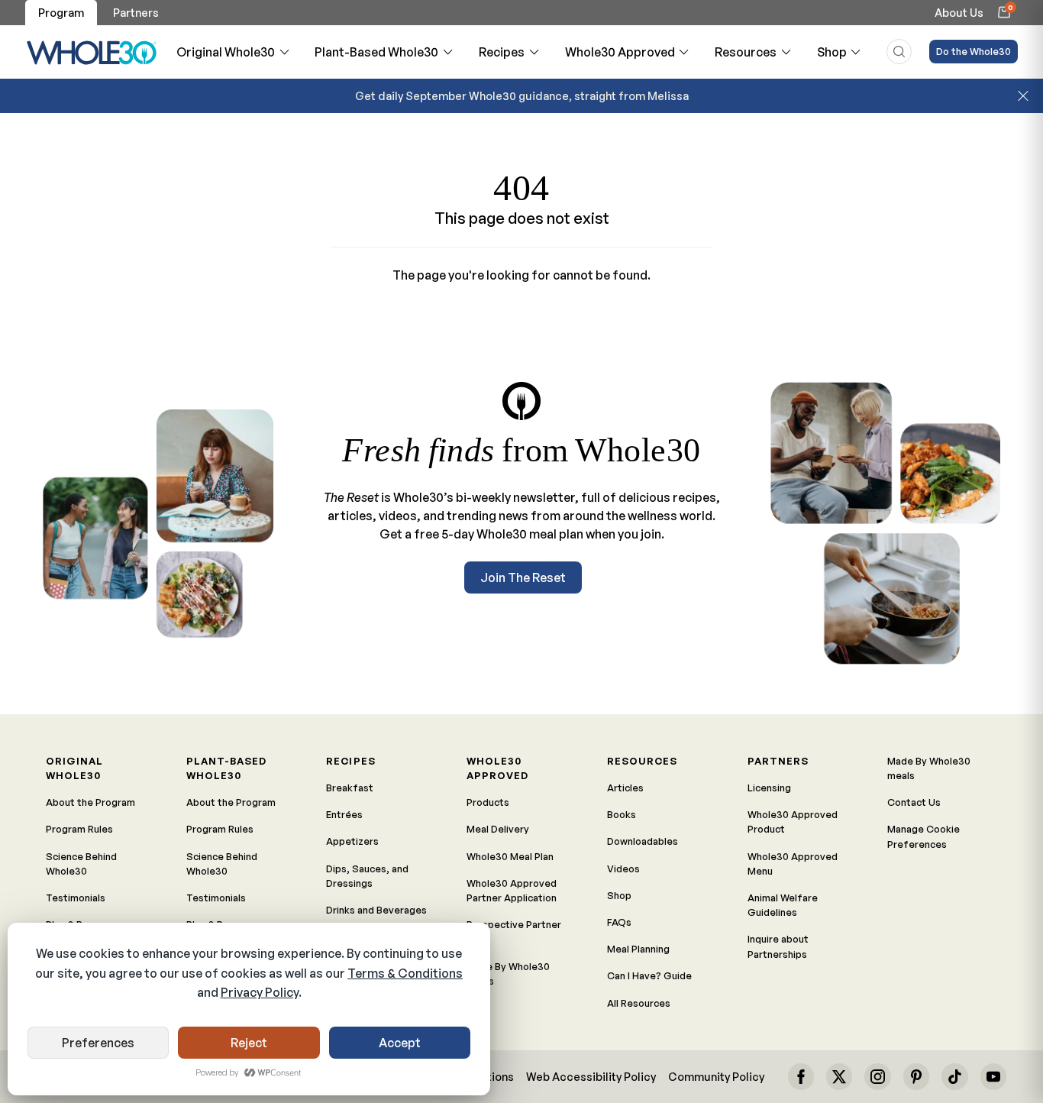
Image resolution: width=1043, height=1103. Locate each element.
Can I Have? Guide (649, 975)
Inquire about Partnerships (778, 946)
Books (621, 814)
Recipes (502, 52)
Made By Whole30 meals (508, 973)
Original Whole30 (225, 52)
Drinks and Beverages (376, 910)
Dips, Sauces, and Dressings (367, 875)
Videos (623, 868)
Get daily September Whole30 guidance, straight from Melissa (522, 95)
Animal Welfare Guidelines (783, 904)
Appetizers (352, 841)
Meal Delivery (498, 829)
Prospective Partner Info (514, 931)
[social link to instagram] (877, 1076)
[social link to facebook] (801, 1076)
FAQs (619, 922)
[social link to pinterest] (916, 1076)
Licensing (769, 787)
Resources (746, 52)
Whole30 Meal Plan (510, 856)
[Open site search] (899, 51)
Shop (832, 52)
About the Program (90, 802)
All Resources (638, 1003)
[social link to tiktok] (954, 1076)
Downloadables (642, 841)
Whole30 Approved (620, 52)
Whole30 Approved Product (793, 821)
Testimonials (75, 897)
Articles (625, 787)
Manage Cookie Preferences (923, 836)
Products (488, 802)
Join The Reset (523, 577)
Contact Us (914, 802)
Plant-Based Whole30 (376, 52)
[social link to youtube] (993, 1076)
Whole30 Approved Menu (793, 863)
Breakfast (349, 787)
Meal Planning (638, 949)
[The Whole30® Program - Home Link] (92, 52)
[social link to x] (839, 1076)
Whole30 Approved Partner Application (512, 890)
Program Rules (79, 829)
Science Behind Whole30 (81, 863)
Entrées (344, 814)
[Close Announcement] (1023, 96)
